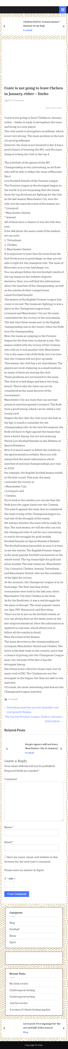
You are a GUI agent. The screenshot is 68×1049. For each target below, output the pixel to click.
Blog (12, 922)
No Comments (16, 100)
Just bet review (19, 1003)
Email (8, 842)
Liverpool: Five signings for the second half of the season (42, 1025)
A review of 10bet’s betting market (30, 1009)
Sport (13, 942)
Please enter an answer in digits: (24, 870)
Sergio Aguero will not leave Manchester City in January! (41, 746)
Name (9, 827)
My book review (19, 983)
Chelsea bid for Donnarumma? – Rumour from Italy (42, 23)
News (13, 935)
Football (27, 30)
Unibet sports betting (22, 990)
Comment (10, 779)
